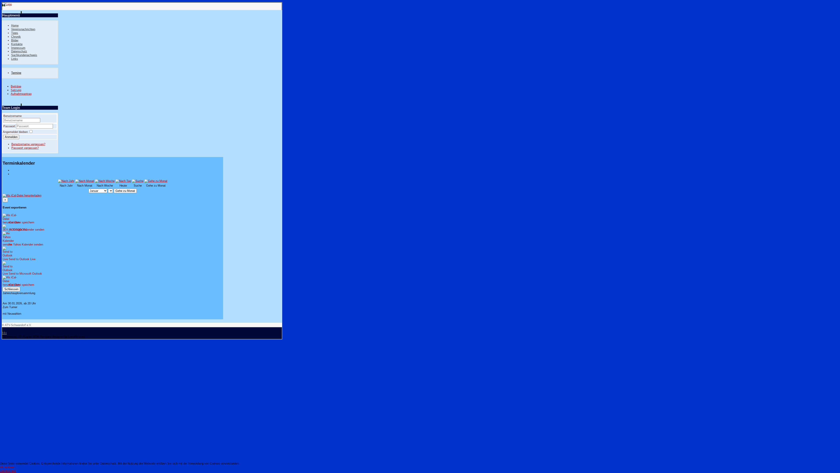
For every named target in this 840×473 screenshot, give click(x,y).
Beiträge (16, 86)
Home (15, 25)
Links (14, 58)
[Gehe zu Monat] (155, 181)
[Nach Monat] (84, 181)
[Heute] (123, 181)
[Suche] (138, 181)
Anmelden (11, 137)
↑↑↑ (4, 333)
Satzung (16, 90)
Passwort (9, 126)
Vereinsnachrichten (23, 29)
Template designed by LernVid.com (62, 336)
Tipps (14, 33)
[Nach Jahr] (66, 181)
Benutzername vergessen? (28, 144)
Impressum (18, 47)
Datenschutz (19, 51)
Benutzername (12, 116)
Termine (16, 72)
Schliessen (11, 289)
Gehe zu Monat (125, 190)
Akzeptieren (7, 467)
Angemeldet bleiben (15, 132)
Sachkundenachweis (24, 55)
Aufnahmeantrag (21, 93)
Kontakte (17, 44)
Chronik (16, 36)
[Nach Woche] (105, 181)
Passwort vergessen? (25, 148)
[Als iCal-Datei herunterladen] (22, 194)
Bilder (14, 40)
